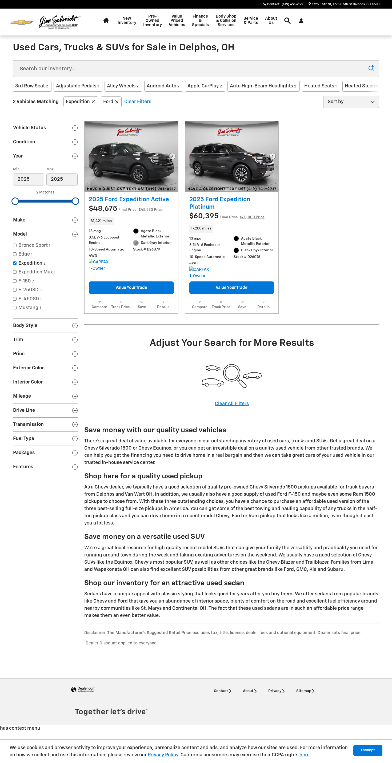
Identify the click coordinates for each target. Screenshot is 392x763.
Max (50, 169)
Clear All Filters (232, 403)
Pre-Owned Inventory (152, 20)
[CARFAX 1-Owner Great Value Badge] (99, 265)
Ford (108, 101)
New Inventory (127, 21)
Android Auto (163, 86)
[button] (131, 221)
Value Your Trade (131, 288)
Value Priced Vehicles (177, 20)
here (304, 755)
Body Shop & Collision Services (226, 20)
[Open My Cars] (300, 20)
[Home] (21, 22)
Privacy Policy (163, 755)
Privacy (274, 691)
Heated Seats (320, 86)
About (248, 691)
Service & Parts (250, 21)
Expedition (78, 101)
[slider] (15, 201)
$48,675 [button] (126, 208)
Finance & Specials (200, 20)
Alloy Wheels (123, 86)
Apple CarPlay (204, 86)
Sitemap (303, 691)
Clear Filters (137, 101)
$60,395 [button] (227, 216)
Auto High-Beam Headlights (263, 86)
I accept (368, 750)
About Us (271, 21)
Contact (221, 691)
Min (16, 169)
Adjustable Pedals (77, 86)
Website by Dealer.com (83, 690)
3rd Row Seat (31, 86)
